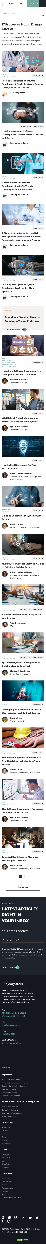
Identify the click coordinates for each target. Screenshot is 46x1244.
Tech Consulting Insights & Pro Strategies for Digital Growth (9, 363)
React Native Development (12, 1113)
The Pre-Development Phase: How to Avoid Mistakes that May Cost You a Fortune (21, 761)
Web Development (9, 1089)
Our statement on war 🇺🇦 (11, 1198)
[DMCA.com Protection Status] (23, 1240)
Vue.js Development (9, 1116)
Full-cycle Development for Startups (15, 1083)
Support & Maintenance (11, 1096)
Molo (4, 1161)
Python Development (10, 1107)
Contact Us (33, 3)
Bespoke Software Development (14, 1086)
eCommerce (6, 1143)
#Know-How (38, 126)
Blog (11, 4)
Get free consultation (11, 1043)
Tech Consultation (8, 75)
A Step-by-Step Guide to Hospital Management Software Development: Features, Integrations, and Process (22, 236)
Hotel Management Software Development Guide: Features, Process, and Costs (23, 134)
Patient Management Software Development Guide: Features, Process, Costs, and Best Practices (23, 84)
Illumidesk (5, 1167)
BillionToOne (6, 1164)
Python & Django (6, 510)
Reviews (5, 1185)
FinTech (5, 1131)
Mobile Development (10, 1092)
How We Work (7, 1182)
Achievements (7, 1188)
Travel (4, 1137)
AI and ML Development (11, 1080)
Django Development (10, 1110)
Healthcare (6, 1127)
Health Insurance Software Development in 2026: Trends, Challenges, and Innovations (17, 186)
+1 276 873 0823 (8, 1034)
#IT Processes (38, 75)
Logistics (5, 1134)
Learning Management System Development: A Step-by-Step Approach (18, 288)
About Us (5, 1178)
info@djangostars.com (11, 1025)
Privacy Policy (10, 958)
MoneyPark (6, 1154)
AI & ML (5, 705)
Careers (5, 1191)
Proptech (5, 1140)
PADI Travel (6, 1158)
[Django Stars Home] (3, 3)
